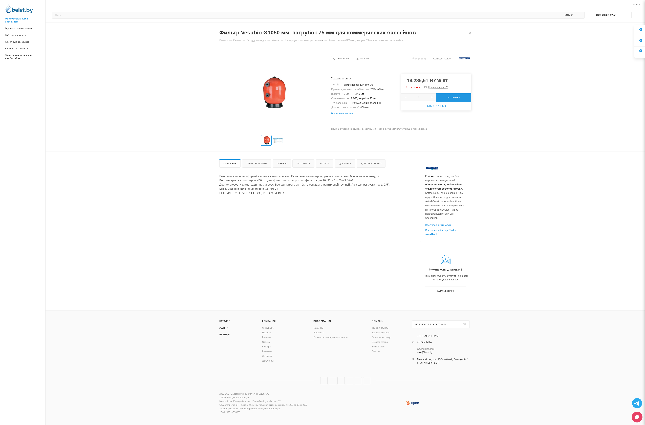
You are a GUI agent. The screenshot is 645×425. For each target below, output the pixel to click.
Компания (269, 321)
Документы (267, 361)
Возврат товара (380, 342)
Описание (230, 163)
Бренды (224, 334)
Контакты (267, 351)
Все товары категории (438, 225)
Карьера (266, 346)
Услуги (224, 328)
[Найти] (580, 15)
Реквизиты (318, 332)
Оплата (324, 163)
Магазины (318, 328)
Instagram (332, 380)
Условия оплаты (380, 328)
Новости (266, 332)
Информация (322, 321)
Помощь (377, 321)
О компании (268, 328)
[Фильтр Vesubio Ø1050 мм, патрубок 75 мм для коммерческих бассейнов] (272, 93)
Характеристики (256, 163)
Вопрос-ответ (378, 346)
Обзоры (376, 351)
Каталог (224, 321)
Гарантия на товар (381, 337)
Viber (358, 380)
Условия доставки (381, 332)
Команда (266, 337)
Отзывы (282, 163)
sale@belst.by (425, 352)
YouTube (349, 380)
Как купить (303, 163)
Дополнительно (371, 163)
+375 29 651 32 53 (606, 15)
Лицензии (267, 356)
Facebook (324, 380)
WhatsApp (366, 380)
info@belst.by (424, 342)
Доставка (345, 163)
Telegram (341, 380)
